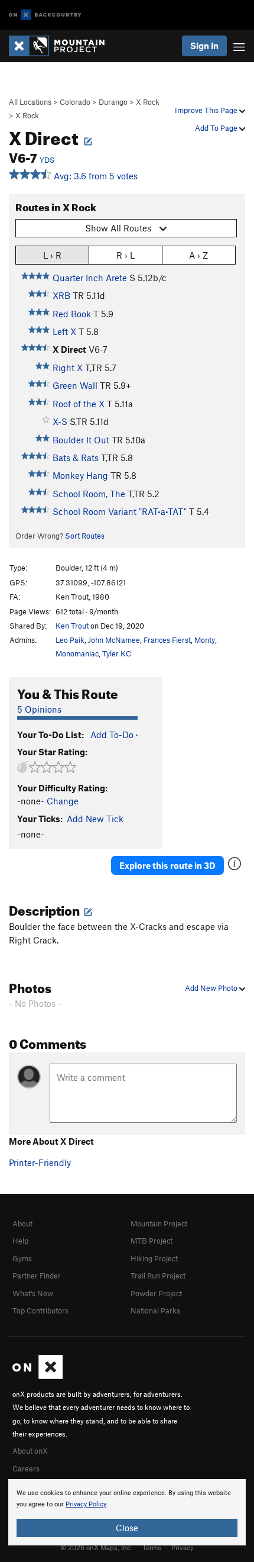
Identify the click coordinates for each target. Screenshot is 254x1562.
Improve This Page (207, 110)
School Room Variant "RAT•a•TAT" (120, 511)
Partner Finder (36, 1275)
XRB (61, 295)
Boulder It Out (81, 439)
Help (20, 1240)
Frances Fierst (167, 640)
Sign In (204, 45)
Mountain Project (159, 1223)
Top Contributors (40, 1310)
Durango (113, 102)
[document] (127, 1512)
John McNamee (114, 640)
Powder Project (156, 1293)
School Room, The (89, 493)
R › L (125, 255)
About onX (30, 1450)
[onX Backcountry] (45, 15)
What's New (32, 1293)
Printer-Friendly (40, 1162)
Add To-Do (111, 734)
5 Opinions (39, 709)
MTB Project (151, 1240)
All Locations (30, 102)
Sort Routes (85, 535)
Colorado (75, 102)
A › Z (198, 255)
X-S (60, 421)
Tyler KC (116, 653)
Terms (151, 1547)
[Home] (62, 46)
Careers (26, 1468)
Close (127, 1527)
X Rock (147, 102)
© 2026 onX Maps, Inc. (96, 1547)
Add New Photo (212, 988)
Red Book (72, 313)
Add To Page (217, 128)
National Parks (155, 1310)
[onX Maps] (37, 1376)
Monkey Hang (80, 475)
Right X (68, 367)
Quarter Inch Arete (90, 277)
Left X (64, 331)
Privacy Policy (86, 1504)
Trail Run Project (158, 1275)
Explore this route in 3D (167, 865)
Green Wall (75, 385)
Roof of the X (79, 403)
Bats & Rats (76, 457)
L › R (52, 255)
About (22, 1223)
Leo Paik (70, 640)
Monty (204, 640)
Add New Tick (95, 818)
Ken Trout (72, 625)
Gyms (22, 1258)
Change (63, 801)
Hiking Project (154, 1258)
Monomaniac (77, 653)
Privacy (182, 1547)
